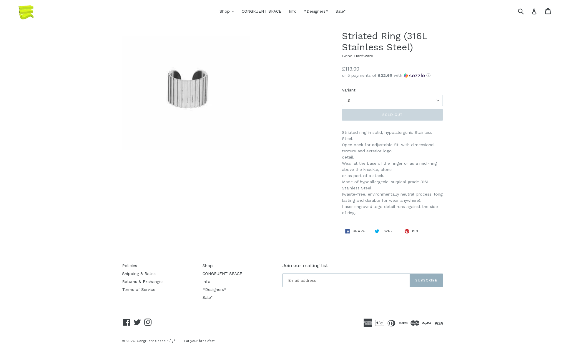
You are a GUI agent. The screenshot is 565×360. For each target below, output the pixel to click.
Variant (348, 90)
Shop (228, 11)
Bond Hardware (357, 56)
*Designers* (316, 11)
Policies (129, 265)
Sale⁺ (340, 11)
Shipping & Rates (139, 273)
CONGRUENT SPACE (261, 11)
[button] (392, 75)
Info (293, 11)
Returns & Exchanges (143, 281)
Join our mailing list (305, 265)
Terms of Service (138, 289)
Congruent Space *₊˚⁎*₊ (157, 341)
